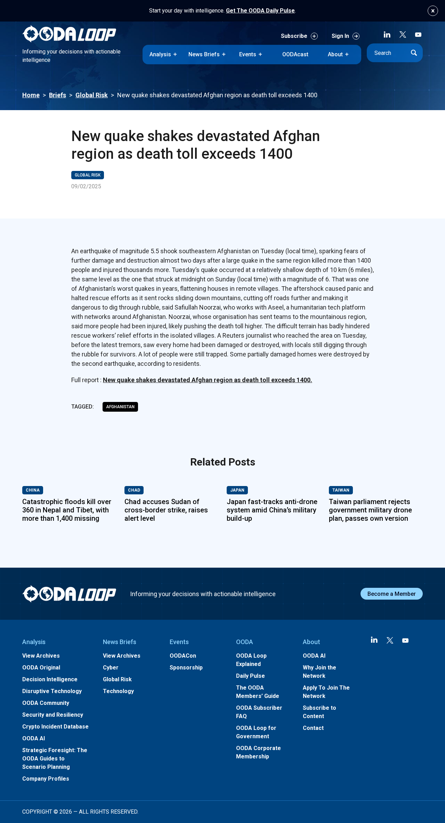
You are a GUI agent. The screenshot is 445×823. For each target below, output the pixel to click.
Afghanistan (120, 406)
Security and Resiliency (52, 714)
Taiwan (340, 490)
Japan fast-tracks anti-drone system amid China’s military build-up (272, 509)
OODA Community (45, 703)
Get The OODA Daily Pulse (260, 10)
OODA (244, 641)
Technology (118, 691)
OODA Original (41, 667)
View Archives (41, 655)
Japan (237, 490)
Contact (313, 728)
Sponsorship (186, 667)
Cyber (111, 667)
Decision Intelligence (50, 679)
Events (247, 54)
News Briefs (204, 54)
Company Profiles (45, 778)
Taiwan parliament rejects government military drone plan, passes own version (370, 509)
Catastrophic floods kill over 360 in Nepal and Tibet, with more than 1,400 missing (66, 509)
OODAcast (295, 54)
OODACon (183, 655)
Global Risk (91, 95)
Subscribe (294, 36)
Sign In (340, 36)
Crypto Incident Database (55, 726)
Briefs (57, 95)
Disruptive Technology (52, 691)
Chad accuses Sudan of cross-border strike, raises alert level (166, 509)
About (335, 54)
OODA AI (33, 738)
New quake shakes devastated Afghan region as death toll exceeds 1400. (207, 380)
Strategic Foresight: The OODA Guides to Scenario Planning (54, 758)
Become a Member (391, 594)
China (33, 490)
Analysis (160, 54)
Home (31, 95)
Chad (134, 490)
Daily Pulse (250, 676)
